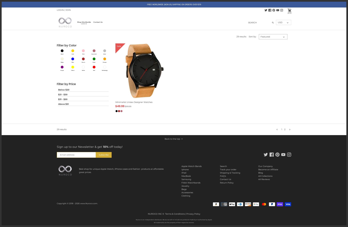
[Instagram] (281, 10)
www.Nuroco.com (88, 203)
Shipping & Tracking (230, 172)
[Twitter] (266, 10)
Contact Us (225, 179)
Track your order (228, 169)
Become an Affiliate (268, 169)
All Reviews (264, 179)
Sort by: (252, 36)
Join (68, 10)
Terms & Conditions (175, 214)
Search (223, 166)
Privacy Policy (193, 214)
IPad (183, 172)
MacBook (186, 176)
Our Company (265, 166)
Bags (184, 189)
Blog (260, 172)
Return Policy (227, 182)
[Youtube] (277, 10)
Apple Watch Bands (191, 166)
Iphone (185, 169)
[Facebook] (269, 10)
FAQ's (223, 176)
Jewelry (185, 186)
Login (60, 10)
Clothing (185, 195)
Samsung (186, 179)
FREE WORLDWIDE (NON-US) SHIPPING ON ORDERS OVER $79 (174, 5)
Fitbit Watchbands (190, 182)
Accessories (187, 192)
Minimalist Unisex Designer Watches (133, 102)
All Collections (265, 176)
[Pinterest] (273, 10)
